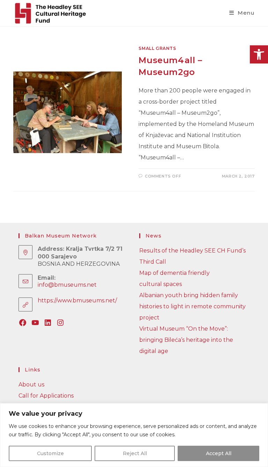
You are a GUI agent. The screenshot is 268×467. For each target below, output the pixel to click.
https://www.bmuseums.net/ (77, 300)
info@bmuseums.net (67, 284)
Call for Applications (46, 395)
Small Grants (157, 48)
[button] (259, 54)
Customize (50, 453)
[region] (134, 435)
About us (31, 384)
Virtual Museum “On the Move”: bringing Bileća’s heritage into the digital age (186, 339)
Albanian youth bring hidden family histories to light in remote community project (192, 306)
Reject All (135, 453)
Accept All (218, 453)
